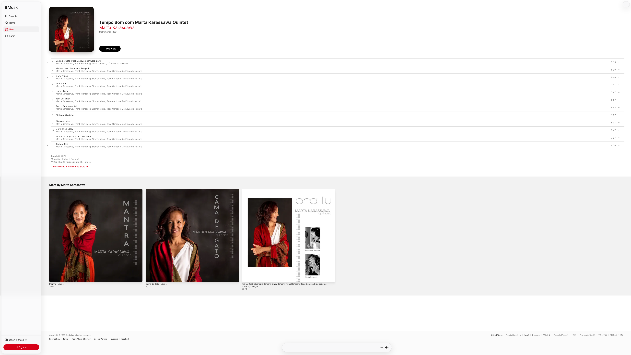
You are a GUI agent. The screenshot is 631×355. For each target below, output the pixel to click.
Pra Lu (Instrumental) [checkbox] (66, 106)
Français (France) (561, 335)
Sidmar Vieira (98, 71)
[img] (11, 7)
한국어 (574, 335)
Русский (536, 335)
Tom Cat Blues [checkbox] (63, 98)
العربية (526, 335)
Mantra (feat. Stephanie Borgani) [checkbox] (73, 68)
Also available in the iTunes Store (68, 166)
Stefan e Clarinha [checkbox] (64, 115)
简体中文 (546, 335)
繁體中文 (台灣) (616, 335)
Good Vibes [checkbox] (62, 76)
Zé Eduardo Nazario (117, 63)
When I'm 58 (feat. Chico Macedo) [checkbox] (73, 136)
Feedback (125, 339)
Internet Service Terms (58, 339)
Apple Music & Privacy (81, 339)
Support (114, 339)
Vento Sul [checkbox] (61, 83)
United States (496, 335)
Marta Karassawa (117, 27)
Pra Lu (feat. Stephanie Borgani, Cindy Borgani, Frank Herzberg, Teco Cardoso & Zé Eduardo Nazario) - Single (285, 191)
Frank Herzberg (83, 63)
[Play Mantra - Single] (53, 277)
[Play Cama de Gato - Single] (149, 277)
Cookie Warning (100, 339)
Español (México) (513, 335)
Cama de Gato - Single (157, 190)
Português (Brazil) (587, 335)
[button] (21, 16)
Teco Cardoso (99, 63)
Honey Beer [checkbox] (62, 91)
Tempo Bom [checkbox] (62, 144)
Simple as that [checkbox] (63, 121)
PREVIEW (612, 62)
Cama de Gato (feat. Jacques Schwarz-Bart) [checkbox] (78, 60)
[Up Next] (382, 347)
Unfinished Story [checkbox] (64, 129)
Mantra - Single (57, 190)
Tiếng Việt (602, 335)
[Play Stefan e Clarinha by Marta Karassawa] (52, 115)
